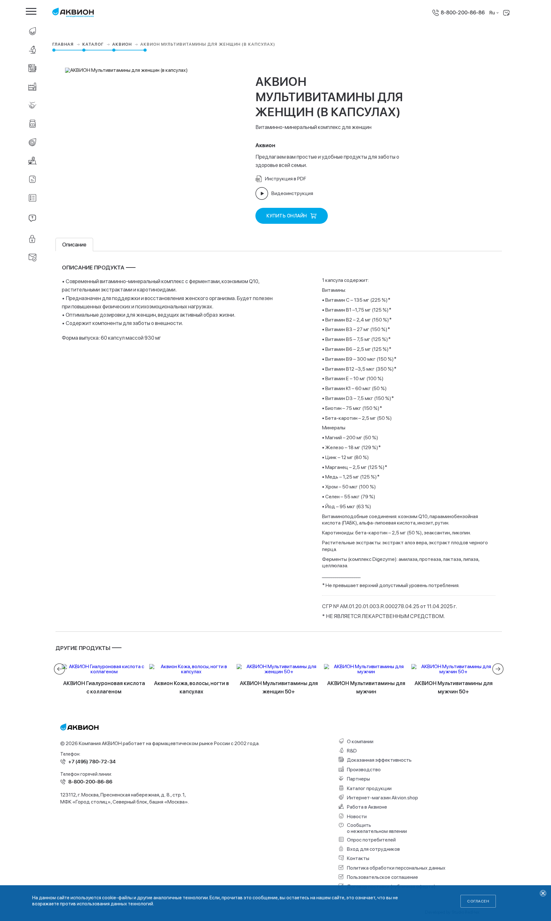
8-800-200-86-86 (463, 12)
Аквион (122, 44)
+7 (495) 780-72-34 (92, 762)
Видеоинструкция (292, 193)
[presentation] (59, 669)
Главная (63, 44)
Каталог (93, 44)
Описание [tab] (74, 244)
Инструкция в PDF (285, 179)
